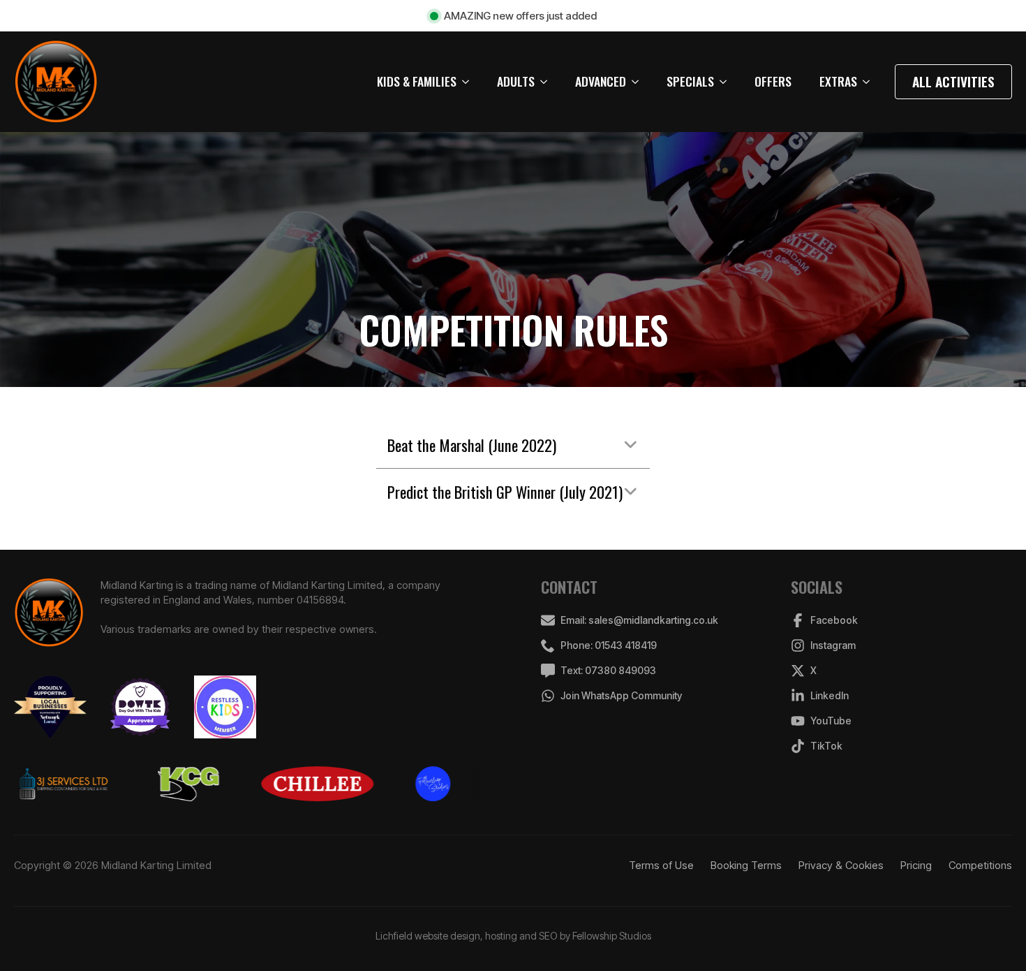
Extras (838, 81)
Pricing (916, 865)
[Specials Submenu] (727, 81)
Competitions (980, 865)
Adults (516, 81)
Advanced (600, 81)
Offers (772, 81)
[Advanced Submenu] (639, 81)
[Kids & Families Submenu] (469, 81)
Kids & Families (416, 81)
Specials (690, 81)
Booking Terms (746, 865)
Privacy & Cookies (841, 865)
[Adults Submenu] (548, 81)
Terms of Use (661, 865)
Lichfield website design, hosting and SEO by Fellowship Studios (513, 936)
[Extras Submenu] (870, 81)
